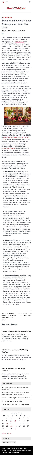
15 (7, 423)
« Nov (4, 433)
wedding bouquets (8, 148)
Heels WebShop (16, 8)
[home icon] (3, 2)
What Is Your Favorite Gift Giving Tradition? (13, 370)
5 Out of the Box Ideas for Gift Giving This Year (15, 351)
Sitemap (4, 450)
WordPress (15, 452)
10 (15, 421)
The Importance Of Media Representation (16, 331)
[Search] (29, 2)
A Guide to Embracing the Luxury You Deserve (16, 398)
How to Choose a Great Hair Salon (12, 401)
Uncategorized (7, 17)
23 (11, 426)
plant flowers (19, 42)
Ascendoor (27, 450)
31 (15, 429)
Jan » (9, 433)
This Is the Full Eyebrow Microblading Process (15, 404)
